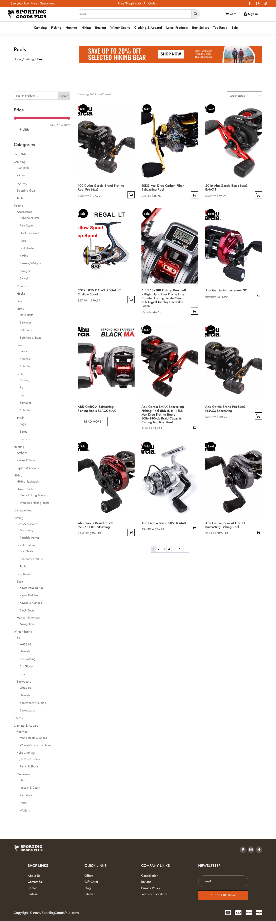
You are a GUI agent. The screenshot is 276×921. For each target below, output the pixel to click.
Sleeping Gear (26, 190)
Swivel (24, 278)
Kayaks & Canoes (31, 603)
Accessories (24, 212)
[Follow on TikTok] (266, 3)
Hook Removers (30, 233)
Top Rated (220, 28)
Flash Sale (20, 154)
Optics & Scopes (28, 468)
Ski (19, 637)
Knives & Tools (26, 460)
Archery (22, 453)
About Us (34, 875)
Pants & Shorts (29, 766)
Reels (20, 345)
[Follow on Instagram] (258, 3)
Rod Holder (27, 248)
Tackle (20, 418)
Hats (22, 780)
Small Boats (27, 610)
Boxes (23, 431)
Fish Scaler (27, 225)
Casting (24, 380)
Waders (25, 810)
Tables (24, 566)
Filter (24, 130)
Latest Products (177, 28)
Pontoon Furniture (31, 559)
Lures (20, 309)
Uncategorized (23, 510)
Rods (20, 374)
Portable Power (29, 537)
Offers (88, 875)
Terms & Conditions (154, 894)
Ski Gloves (27, 666)
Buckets (24, 439)
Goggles (25, 644)
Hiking (86, 28)
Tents (20, 198)
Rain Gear (26, 795)
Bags (23, 424)
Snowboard (24, 681)
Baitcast (24, 351)
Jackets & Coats (30, 759)
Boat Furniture (26, 545)
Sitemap (89, 894)
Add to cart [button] (131, 194)
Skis (22, 674)
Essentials (23, 168)
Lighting (22, 183)
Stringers (25, 271)
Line (19, 301)
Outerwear (23, 774)
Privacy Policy (150, 888)
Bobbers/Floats (29, 218)
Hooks (21, 293)
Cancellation (149, 875)
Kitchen (21, 175)
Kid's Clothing (26, 753)
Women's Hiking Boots (34, 503)
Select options (194, 194)
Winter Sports (120, 28)
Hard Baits (26, 315)
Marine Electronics (28, 618)
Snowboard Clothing (33, 703)
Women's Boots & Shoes (35, 745)
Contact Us (35, 881)
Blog (87, 888)
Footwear (22, 731)
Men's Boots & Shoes (33, 738)
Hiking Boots (25, 489)
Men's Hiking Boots (32, 495)
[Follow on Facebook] (250, 3)
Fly (21, 387)
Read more (92, 421)
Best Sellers (200, 28)
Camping (40, 28)
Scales (24, 256)
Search (64, 96)
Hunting (71, 28)
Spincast (25, 359)
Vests (23, 803)
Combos (22, 286)
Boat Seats (26, 551)
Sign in (253, 14)
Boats (20, 581)
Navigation (27, 624)
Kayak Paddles (29, 595)
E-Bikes (18, 718)
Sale (235, 28)
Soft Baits (26, 330)
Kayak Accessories (31, 587)
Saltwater (25, 322)
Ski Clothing (28, 659)
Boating (100, 28)
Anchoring (26, 530)
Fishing (56, 28)
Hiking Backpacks (28, 481)
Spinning (26, 366)
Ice (22, 395)
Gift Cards (91, 881)
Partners (33, 894)
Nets (23, 240)
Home (17, 59)
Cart (233, 14)
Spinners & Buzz (30, 337)
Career (32, 888)
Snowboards (28, 710)
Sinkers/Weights (30, 263)
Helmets (25, 651)
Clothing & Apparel (148, 28)
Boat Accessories (27, 524)
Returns (146, 881)
